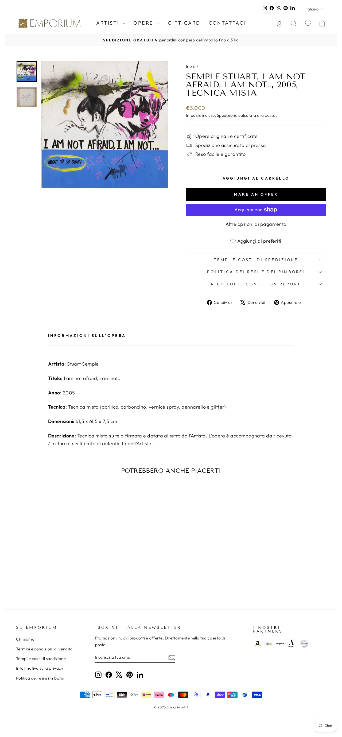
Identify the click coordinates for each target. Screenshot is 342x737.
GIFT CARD (184, 23)
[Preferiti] (308, 23)
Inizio (191, 66)
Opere (144, 23)
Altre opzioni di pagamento (256, 224)
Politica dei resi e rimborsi (40, 678)
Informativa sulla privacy (39, 668)
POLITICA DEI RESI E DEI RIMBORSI (256, 271)
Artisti (108, 23)
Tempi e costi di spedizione (41, 658)
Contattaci (227, 23)
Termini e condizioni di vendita (44, 648)
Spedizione (227, 115)
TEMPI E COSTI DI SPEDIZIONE (256, 259)
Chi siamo (25, 639)
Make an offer (256, 194)
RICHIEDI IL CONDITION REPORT (256, 284)
